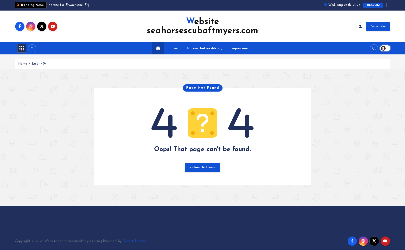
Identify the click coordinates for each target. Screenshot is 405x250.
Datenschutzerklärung (205, 48)
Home (173, 48)
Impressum (239, 48)
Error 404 (39, 63)
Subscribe (378, 26)
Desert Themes (134, 241)
